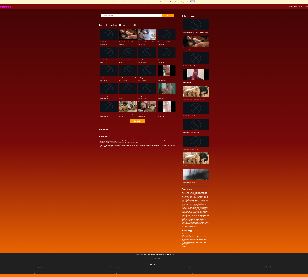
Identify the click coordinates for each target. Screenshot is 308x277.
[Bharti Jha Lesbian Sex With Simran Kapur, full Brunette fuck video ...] (128, 93)
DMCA (290, 6)
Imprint (295, 6)
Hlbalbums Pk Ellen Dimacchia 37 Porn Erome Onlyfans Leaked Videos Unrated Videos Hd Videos (195, 215)
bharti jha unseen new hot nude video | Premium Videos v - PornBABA (135, 78)
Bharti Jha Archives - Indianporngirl (108, 60)
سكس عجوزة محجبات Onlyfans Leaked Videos (194, 192)
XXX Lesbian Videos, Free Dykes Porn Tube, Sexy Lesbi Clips (152, 60)
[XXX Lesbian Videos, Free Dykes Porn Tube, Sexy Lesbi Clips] (147, 57)
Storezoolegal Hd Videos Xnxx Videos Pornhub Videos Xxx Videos (194, 194)
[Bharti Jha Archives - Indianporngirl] (109, 57)
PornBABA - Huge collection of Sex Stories (110, 96)
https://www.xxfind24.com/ (116, 271)
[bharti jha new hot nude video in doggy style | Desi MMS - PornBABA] (147, 93)
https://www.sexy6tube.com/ (192, 266)
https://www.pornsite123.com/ (39, 272)
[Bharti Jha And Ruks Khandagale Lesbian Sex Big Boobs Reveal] (128, 111)
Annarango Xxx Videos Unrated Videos (191, 214)
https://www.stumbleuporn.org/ (269, 271)
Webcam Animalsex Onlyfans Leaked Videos (194, 221)
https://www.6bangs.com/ (39, 268)
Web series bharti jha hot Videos (127, 60)
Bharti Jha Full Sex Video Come (190, 149)
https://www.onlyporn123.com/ (192, 273)
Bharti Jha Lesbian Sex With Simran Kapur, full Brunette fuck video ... (135, 96)
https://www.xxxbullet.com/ (116, 267)
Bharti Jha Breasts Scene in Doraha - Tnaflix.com (130, 42)
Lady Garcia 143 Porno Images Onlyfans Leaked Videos (194, 220)
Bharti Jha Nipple (187, 82)
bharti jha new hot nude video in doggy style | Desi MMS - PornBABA (154, 96)
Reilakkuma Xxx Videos (201, 216)
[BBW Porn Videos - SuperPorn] (166, 75)
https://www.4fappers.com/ (39, 266)
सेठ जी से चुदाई (141, 78)
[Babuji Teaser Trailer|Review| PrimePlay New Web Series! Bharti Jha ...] (147, 39)
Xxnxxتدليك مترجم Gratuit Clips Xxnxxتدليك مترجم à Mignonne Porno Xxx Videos (194, 206)
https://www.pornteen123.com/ (192, 271)
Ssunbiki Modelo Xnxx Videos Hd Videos (194, 225)
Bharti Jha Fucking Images (189, 182)
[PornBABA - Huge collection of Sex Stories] (109, 93)
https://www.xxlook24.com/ (116, 272)
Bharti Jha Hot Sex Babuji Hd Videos (191, 132)
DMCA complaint (108, 146)
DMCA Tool (172, 254)
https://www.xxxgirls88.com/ (115, 273)
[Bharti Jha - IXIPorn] (109, 39)
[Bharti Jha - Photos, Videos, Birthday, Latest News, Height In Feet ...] (109, 75)
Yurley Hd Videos (190, 203)
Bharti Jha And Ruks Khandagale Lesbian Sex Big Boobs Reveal (134, 114)
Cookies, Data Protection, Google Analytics (178, 2)
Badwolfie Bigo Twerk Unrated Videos (191, 192)
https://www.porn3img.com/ (269, 268)
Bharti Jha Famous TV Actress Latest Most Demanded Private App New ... (175, 114)
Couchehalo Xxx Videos (196, 225)
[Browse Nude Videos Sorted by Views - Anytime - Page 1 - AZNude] (166, 93)
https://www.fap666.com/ (38, 271)
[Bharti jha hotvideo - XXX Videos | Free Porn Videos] (166, 57)
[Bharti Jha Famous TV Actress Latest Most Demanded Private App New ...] (166, 111)
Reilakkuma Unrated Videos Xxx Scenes (196, 212)
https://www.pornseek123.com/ (192, 268)
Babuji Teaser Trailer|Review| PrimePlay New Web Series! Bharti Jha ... (154, 42)
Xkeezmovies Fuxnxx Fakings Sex (190, 196)
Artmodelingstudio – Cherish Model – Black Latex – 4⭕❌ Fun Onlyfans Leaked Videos (194, 210)
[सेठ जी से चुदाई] (147, 75)
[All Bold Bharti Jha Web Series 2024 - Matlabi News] (147, 111)
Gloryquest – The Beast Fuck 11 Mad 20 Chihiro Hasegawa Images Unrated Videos (193, 218)
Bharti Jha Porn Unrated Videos (190, 65)
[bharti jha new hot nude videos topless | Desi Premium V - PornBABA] (109, 111)
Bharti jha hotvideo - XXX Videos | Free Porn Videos (170, 60)
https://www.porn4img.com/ (269, 269)
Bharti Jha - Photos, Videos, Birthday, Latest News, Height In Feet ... (116, 78)
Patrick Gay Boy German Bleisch (193, 223)
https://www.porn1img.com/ (269, 266)
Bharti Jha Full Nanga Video (189, 166)
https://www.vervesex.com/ (115, 266)
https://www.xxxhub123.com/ (115, 268)
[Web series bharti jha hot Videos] (128, 57)
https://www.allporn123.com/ (192, 272)
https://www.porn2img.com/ (269, 267)
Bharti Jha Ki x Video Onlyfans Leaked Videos (193, 99)
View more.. (137, 121)
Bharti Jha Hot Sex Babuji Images (191, 116)
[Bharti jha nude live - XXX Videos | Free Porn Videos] (166, 39)
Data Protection (160, 254)
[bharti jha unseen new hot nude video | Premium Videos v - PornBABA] (128, 75)
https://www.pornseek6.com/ (192, 269)
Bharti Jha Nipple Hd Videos (189, 49)
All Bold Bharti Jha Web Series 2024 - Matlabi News (150, 114)
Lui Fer (183, 200)
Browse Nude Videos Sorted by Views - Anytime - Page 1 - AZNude (174, 96)
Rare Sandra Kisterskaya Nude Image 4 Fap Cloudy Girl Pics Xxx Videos (195, 208)
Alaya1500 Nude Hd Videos (189, 197)
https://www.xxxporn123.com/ (115, 269)
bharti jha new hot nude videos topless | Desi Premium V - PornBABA (116, 114)
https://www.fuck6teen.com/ (192, 267)
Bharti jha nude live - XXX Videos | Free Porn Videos (170, 42)
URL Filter (166, 254)
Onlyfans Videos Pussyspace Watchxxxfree (197, 199)
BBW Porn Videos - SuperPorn (165, 78)
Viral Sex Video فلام (203, 196)
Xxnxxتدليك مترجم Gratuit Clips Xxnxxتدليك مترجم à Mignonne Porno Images (194, 203)
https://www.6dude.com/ (38, 269)
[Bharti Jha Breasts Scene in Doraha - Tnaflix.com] (128, 39)
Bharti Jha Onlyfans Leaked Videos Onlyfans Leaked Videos (197, 32)
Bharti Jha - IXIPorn (104, 42)
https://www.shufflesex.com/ (38, 273)
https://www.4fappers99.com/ (38, 267)
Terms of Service (303, 6)
